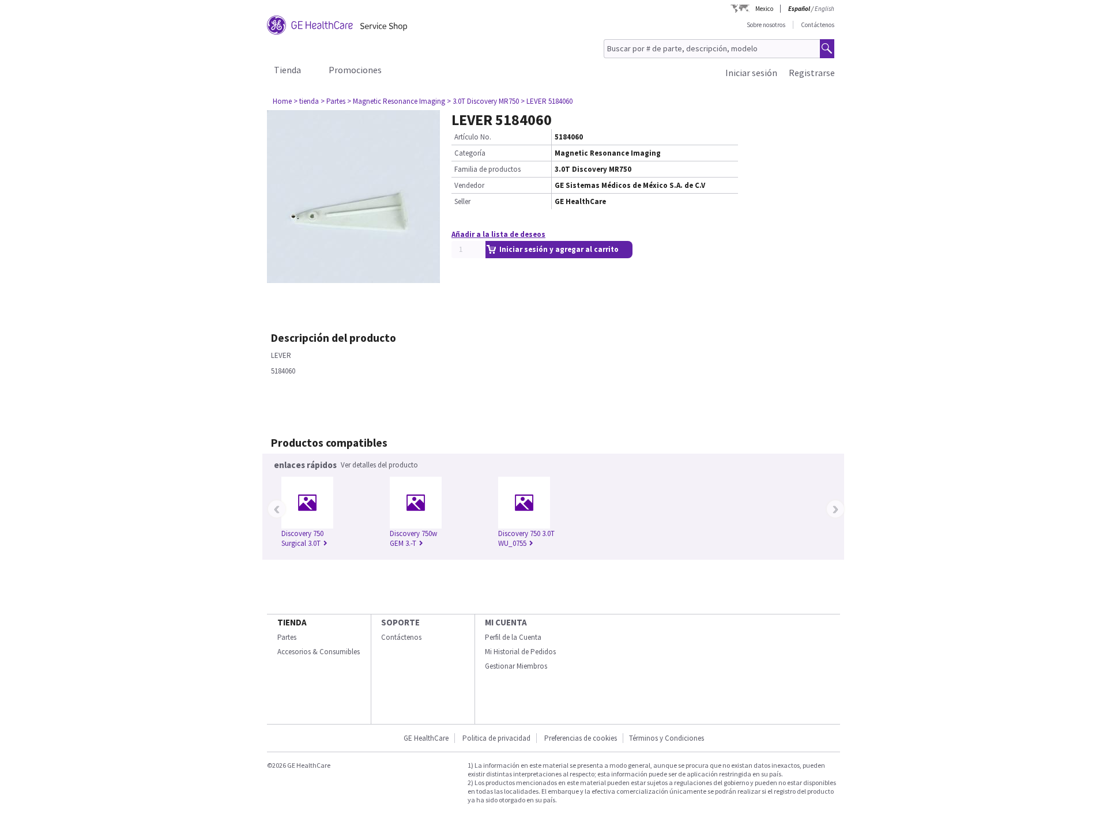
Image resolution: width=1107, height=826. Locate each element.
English (824, 9)
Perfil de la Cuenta (513, 637)
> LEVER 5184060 (547, 101)
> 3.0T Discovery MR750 (483, 101)
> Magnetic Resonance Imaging (396, 101)
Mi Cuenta (506, 622)
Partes (286, 637)
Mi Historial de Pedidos (520, 652)
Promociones (355, 70)
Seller (462, 201)
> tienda (306, 101)
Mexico (764, 9)
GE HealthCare (426, 738)
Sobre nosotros (766, 25)
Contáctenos (817, 25)
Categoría (469, 153)
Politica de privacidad (496, 738)
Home (282, 101)
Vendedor (469, 185)
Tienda (287, 70)
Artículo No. (472, 137)
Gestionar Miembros (516, 666)
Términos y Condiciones (666, 738)
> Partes (333, 101)
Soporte (400, 622)
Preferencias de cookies (580, 738)
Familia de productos (487, 169)
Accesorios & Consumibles (318, 652)
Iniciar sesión (751, 72)
